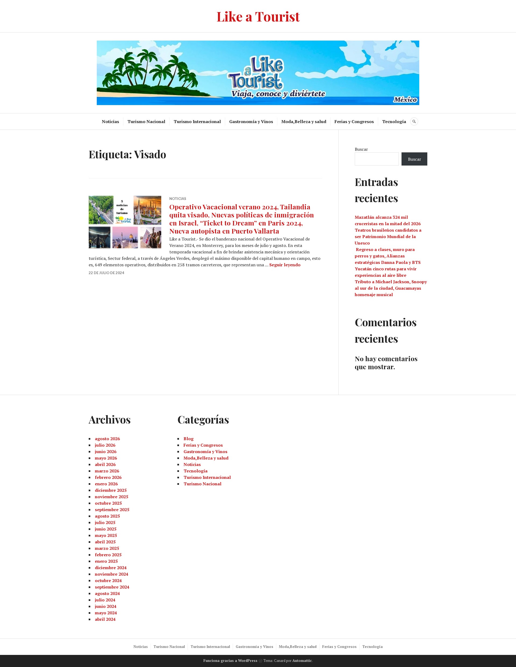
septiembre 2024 (112, 587)
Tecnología (394, 121)
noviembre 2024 (111, 574)
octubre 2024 (108, 580)
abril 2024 (105, 619)
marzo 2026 (107, 471)
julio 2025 (105, 522)
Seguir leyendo (284, 265)
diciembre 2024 (111, 568)
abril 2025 (105, 542)
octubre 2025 (108, 503)
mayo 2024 (106, 613)
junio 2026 (105, 451)
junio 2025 (105, 529)
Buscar (361, 149)
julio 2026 (105, 445)
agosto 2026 (107, 439)
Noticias (110, 121)
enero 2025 (106, 561)
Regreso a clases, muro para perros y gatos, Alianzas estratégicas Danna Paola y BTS (388, 255)
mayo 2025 (106, 535)
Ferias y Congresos (354, 121)
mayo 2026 (106, 458)
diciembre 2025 (111, 490)
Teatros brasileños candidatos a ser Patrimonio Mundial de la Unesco (388, 236)
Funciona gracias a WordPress (230, 660)
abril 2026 (105, 464)
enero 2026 (106, 484)
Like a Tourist (258, 16)
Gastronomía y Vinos (251, 121)
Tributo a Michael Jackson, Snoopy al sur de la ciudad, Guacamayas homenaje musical (391, 288)
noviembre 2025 (111, 497)
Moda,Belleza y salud (303, 121)
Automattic (302, 660)
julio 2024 (105, 600)
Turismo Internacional (197, 121)
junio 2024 (105, 606)
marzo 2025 (107, 548)
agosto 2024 (107, 593)
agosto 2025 (107, 516)
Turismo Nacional (146, 121)
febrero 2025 (108, 555)
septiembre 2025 (112, 509)
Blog (189, 439)
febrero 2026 (108, 477)
